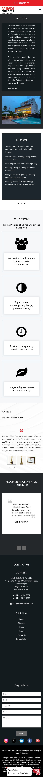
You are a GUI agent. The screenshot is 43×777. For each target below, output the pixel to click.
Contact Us (21, 635)
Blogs (21, 627)
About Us (21, 623)
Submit (21, 733)
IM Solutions (24, 753)
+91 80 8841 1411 (22, 3)
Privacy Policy (21, 639)
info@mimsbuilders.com (22, 604)
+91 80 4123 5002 (22, 595)
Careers (21, 631)
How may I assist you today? (19, 771)
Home (21, 619)
